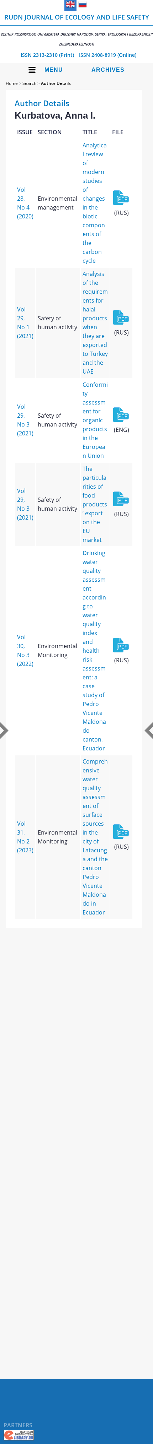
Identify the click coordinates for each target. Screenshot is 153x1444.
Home (12, 83)
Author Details (56, 83)
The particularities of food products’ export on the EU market (95, 504)
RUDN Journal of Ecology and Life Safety (77, 30)
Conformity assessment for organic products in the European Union (95, 420)
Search (29, 83)
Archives (108, 70)
